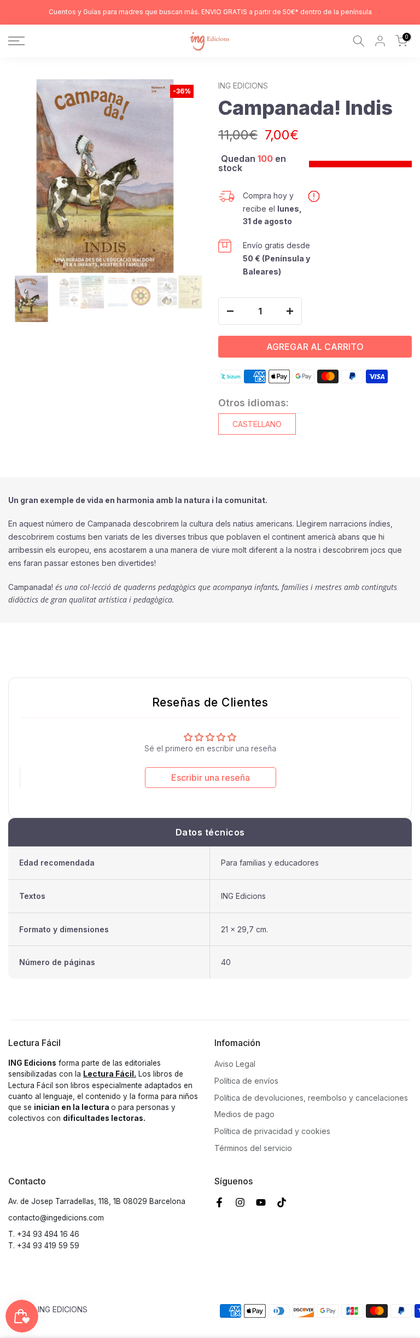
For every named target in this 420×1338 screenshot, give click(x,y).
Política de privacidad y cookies (272, 1131)
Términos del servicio (253, 1148)
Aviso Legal (234, 1063)
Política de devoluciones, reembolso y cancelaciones (311, 1097)
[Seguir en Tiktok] (282, 1202)
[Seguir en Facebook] (219, 1202)
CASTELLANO (257, 424)
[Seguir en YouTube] (261, 1202)
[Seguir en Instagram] (240, 1202)
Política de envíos (246, 1080)
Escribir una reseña (210, 777)
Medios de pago (244, 1114)
